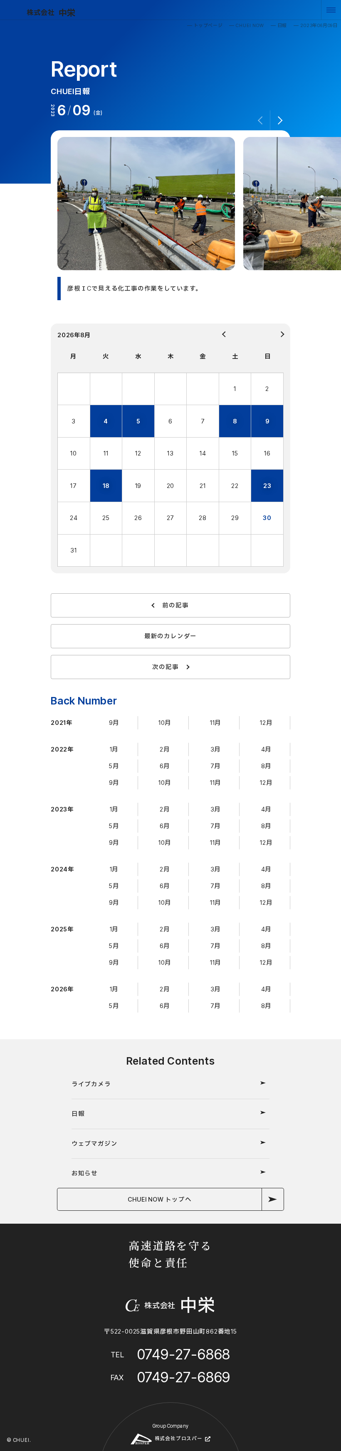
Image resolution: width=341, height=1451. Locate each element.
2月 (165, 749)
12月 (266, 722)
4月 (266, 749)
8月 (266, 765)
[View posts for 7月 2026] (198, 334)
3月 (215, 749)
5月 (114, 765)
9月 (114, 722)
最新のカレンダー (170, 636)
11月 (215, 722)
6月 (165, 765)
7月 (215, 765)
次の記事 (165, 666)
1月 (114, 749)
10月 (164, 722)
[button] (280, 120)
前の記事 (175, 605)
